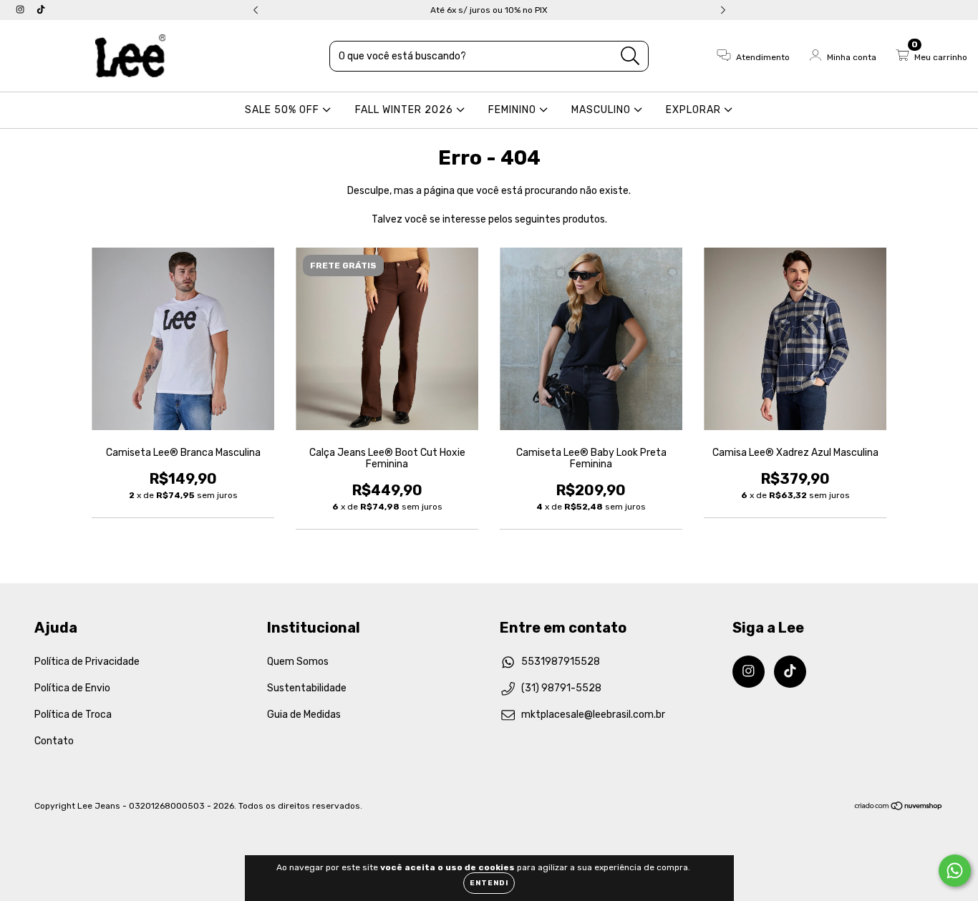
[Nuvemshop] (899, 807)
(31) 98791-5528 (561, 688)
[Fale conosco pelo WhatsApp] (955, 870)
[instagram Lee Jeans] (21, 10)
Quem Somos (298, 662)
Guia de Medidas (304, 714)
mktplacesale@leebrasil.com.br (593, 714)
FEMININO (513, 110)
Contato (54, 741)
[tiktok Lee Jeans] (41, 10)
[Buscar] (630, 56)
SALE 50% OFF (283, 110)
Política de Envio (72, 688)
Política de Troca (73, 714)
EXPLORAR (695, 110)
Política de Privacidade (87, 662)
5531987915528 (560, 662)
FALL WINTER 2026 (405, 110)
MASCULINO (602, 110)
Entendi (489, 883)
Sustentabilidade (307, 688)
